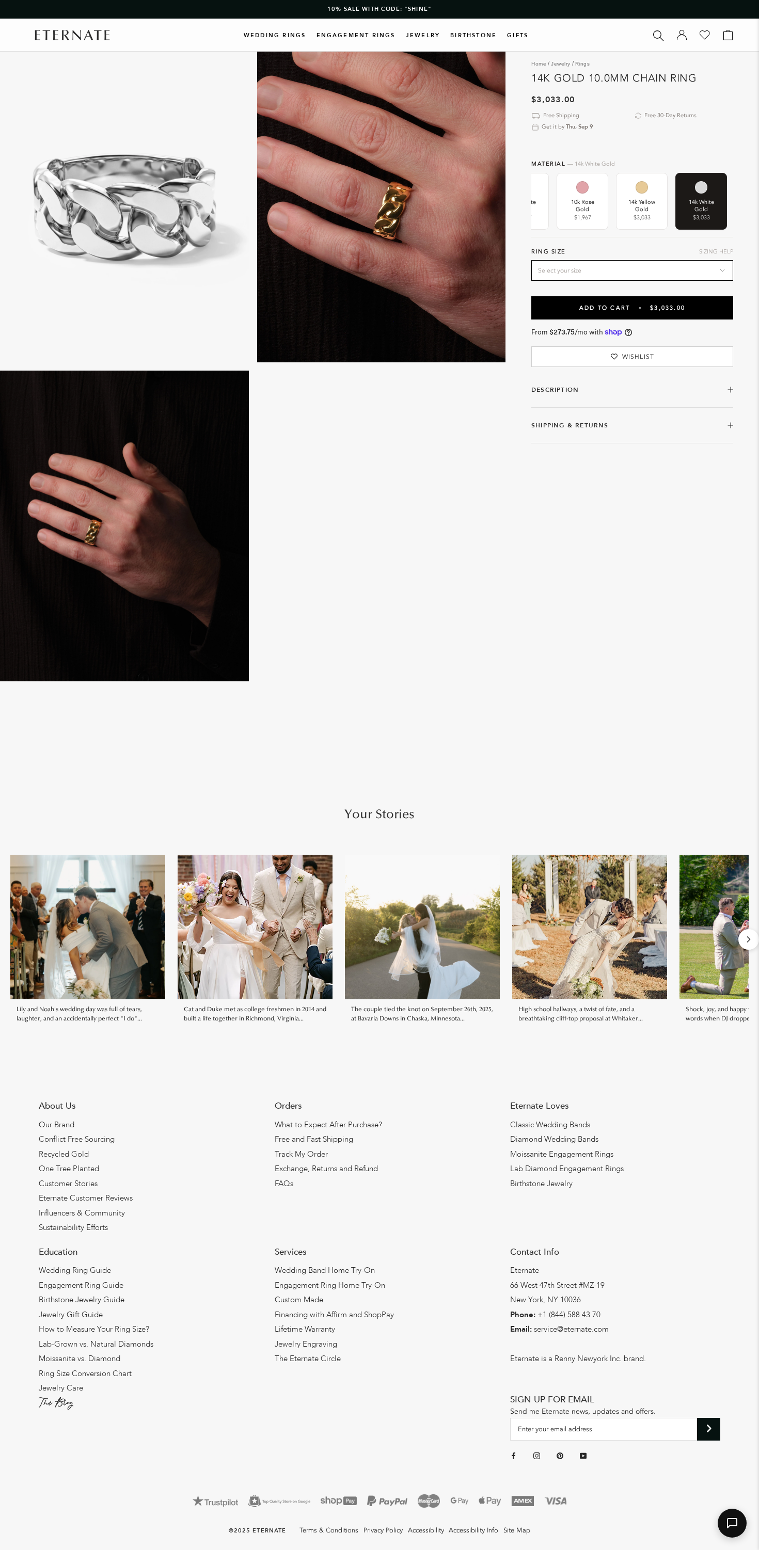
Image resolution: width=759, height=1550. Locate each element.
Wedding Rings (275, 35)
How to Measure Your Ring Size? (94, 1329)
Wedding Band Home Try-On (325, 1270)
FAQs (284, 1183)
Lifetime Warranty (305, 1329)
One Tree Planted (69, 1168)
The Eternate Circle (308, 1358)
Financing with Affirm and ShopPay (334, 1314)
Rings (582, 64)
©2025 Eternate (257, 1531)
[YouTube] (583, 1456)
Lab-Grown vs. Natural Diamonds (96, 1344)
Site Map (516, 1530)
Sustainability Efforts (73, 1227)
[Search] (658, 34)
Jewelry (423, 35)
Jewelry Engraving (306, 1344)
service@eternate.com (571, 1329)
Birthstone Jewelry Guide (81, 1300)
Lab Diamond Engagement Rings (567, 1168)
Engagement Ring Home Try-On (330, 1285)
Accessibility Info (473, 1530)
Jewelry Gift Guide (71, 1314)
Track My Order (301, 1154)
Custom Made (299, 1300)
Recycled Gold (64, 1154)
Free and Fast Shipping (314, 1139)
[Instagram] (536, 1456)
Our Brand (56, 1125)
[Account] (682, 35)
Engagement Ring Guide (81, 1285)
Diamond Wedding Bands (554, 1139)
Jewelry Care (61, 1388)
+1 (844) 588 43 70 (568, 1314)
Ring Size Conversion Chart (85, 1373)
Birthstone (473, 35)
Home (538, 64)
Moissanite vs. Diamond (79, 1358)
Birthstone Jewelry (541, 1183)
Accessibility (426, 1530)
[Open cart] (728, 35)
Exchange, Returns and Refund (326, 1168)
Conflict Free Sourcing (77, 1139)
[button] (732, 1523)
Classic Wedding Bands (550, 1125)
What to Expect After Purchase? (328, 1125)
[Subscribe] (708, 1429)
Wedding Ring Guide (75, 1270)
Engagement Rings (356, 35)
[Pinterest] (560, 1456)
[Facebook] (513, 1456)
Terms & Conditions (328, 1530)
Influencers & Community (82, 1213)
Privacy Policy (383, 1530)
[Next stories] (748, 939)
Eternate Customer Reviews (86, 1198)
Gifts (517, 35)
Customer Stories (68, 1183)
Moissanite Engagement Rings (561, 1154)
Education (58, 1252)
